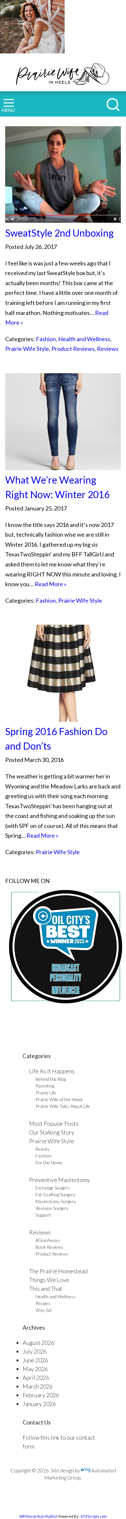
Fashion (46, 338)
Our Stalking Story (51, 1132)
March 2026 (38, 1386)
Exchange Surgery (53, 1187)
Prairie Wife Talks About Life (63, 1106)
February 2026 (41, 1395)
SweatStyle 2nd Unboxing (59, 233)
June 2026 (35, 1360)
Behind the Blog (51, 1079)
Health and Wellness (84, 338)
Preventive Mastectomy (59, 1179)
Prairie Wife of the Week (59, 1099)
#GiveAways (48, 1240)
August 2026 (38, 1342)
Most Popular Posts (54, 1123)
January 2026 (39, 1403)
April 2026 (36, 1377)
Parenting (45, 1086)
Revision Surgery (52, 1208)
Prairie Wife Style (27, 348)
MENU (8, 110)
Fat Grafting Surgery (55, 1194)
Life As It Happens (52, 1071)
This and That (45, 1288)
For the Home (49, 1162)
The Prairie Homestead (58, 1271)
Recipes (43, 1303)
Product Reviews (73, 348)
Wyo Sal (43, 1310)
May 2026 (35, 1368)
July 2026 (35, 1351)
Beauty (42, 1149)
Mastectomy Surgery (56, 1201)
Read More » (51, 583)
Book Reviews (49, 1247)
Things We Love (49, 1279)
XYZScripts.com (94, 1516)
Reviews (108, 348)
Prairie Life (46, 1092)
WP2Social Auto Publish (38, 1516)
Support (43, 1215)
